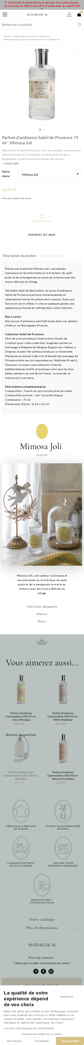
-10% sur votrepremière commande (63, 864)
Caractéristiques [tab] (51, 255)
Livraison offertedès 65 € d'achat (20, 864)
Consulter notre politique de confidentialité (29, 1028)
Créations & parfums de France (21, 827)
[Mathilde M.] (37, 14)
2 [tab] (44, 130)
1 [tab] (40, 130)
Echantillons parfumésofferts (63, 827)
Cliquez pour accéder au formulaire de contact (42, 963)
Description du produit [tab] (19, 255)
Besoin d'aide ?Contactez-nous (42, 901)
